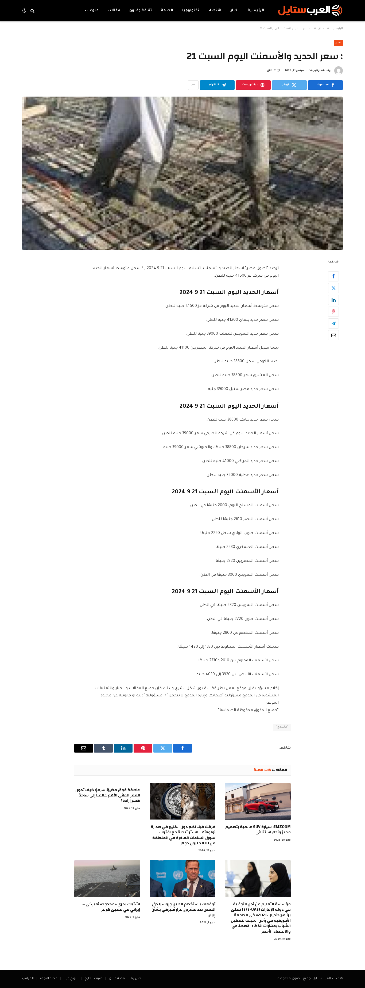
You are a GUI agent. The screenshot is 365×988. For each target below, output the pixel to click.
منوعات (92, 11)
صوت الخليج (93, 979)
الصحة (167, 11)
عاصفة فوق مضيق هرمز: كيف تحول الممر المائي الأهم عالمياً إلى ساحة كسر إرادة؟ (107, 795)
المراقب (28, 979)
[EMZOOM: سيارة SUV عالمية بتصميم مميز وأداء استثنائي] (258, 801)
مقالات (114, 11)
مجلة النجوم (48, 979)
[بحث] (32, 11)
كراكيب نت (315, 71)
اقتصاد (214, 11)
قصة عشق (116, 979)
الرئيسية (256, 11)
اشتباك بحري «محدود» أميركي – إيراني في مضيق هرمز (111, 907)
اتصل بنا (137, 979)
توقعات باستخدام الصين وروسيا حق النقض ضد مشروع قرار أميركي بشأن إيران (183, 910)
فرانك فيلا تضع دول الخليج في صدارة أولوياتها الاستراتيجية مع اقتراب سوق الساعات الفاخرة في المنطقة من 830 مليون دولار (183, 835)
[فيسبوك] (333, 276)
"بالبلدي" (282, 727)
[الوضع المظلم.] (25, 10)
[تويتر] (333, 288)
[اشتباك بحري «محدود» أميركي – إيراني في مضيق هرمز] (107, 878)
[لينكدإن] (333, 300)
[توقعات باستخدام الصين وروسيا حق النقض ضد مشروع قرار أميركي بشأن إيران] (182, 878)
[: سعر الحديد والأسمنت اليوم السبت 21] (182, 173)
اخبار (234, 11)
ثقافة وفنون (140, 11)
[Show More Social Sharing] (193, 85)
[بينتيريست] (333, 311)
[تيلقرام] (333, 323)
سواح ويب (71, 979)
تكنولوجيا (190, 11)
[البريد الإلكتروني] (333, 335)
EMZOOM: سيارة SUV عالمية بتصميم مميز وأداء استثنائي (258, 829)
